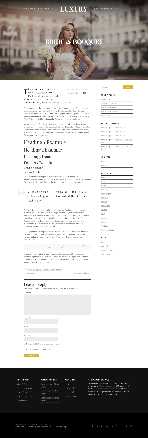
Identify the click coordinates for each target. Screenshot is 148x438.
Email (26, 327)
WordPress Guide (108, 230)
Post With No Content (109, 111)
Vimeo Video (106, 99)
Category (41, 92)
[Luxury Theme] (74, 9)
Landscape (105, 190)
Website (27, 335)
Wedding (59, 270)
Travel (103, 222)
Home (25, 9)
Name (27, 318)
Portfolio (46, 270)
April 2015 (105, 165)
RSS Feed (59, 427)
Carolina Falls (30, 273)
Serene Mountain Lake (81, 273)
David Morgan (75, 93)
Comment (28, 292)
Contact (104, 9)
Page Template (63, 102)
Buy (112, 9)
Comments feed (107, 250)
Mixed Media (106, 115)
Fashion (104, 181)
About (32, 9)
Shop (96, 9)
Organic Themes (34, 427)
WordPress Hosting (47, 427)
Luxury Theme (20, 427)
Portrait (52, 270)
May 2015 (105, 161)
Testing (104, 218)
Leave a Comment (82, 89)
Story (103, 214)
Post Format (105, 206)
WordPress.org (107, 254)
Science (104, 210)
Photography (37, 270)
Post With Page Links (109, 107)
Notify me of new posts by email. (38, 349)
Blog (40, 9)
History (104, 186)
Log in (103, 242)
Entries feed (106, 246)
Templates (49, 9)
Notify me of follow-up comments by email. (42, 344)
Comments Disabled (108, 103)
